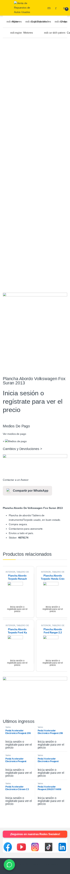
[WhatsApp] (9, 864)
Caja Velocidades (41, 21)
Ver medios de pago (14, 433)
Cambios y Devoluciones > (22, 449)
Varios (8, 727)
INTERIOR (10, 572)
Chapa (64, 21)
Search (49, 8)
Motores (17, 21)
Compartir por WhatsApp (30, 490)
